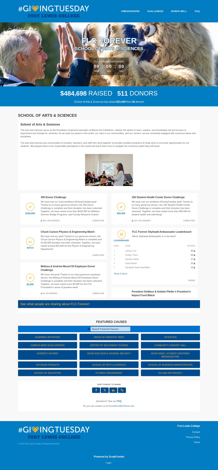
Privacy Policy (193, 437)
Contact (196, 432)
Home (197, 442)
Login (108, 462)
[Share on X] (105, 390)
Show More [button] (120, 273)
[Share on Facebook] (96, 390)
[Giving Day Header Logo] (53, 11)
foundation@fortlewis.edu (121, 406)
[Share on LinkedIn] (113, 390)
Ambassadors (130, 11)
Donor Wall (179, 11)
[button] (122, 390)
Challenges (155, 11)
